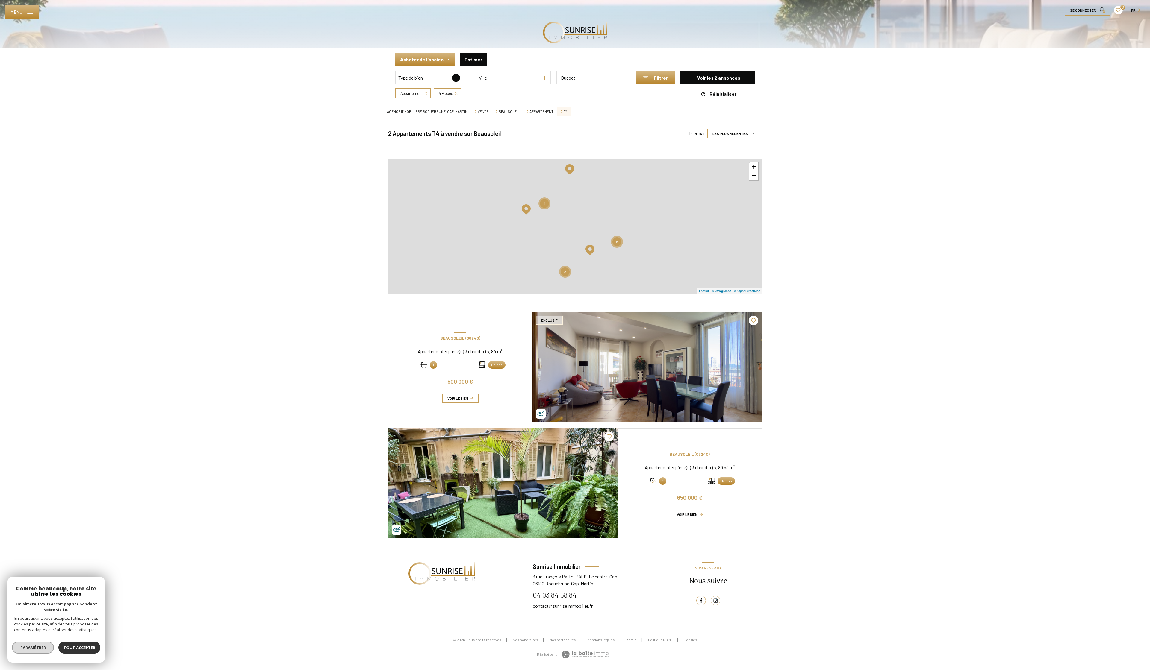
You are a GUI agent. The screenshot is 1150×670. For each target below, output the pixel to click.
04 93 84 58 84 (554, 594)
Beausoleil (509, 111)
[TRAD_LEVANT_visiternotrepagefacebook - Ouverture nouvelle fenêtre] (701, 600)
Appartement (541, 111)
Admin (631, 640)
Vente (483, 111)
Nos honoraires (525, 640)
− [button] (754, 176)
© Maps (721, 290)
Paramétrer (33, 647)
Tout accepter (79, 647)
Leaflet (704, 290)
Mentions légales (601, 640)
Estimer (473, 59)
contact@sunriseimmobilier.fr (563, 606)
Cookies (690, 640)
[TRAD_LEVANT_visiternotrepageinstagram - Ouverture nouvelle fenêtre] (715, 600)
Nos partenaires (563, 640)
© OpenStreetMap (747, 290)
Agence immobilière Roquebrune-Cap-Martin (427, 111)
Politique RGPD (660, 640)
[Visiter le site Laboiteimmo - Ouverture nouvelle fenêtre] (585, 654)
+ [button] (754, 167)
